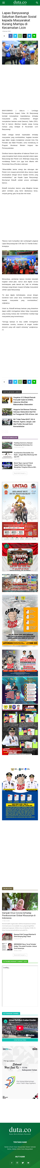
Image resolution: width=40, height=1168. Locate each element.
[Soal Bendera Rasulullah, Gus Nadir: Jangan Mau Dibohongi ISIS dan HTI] (7, 455)
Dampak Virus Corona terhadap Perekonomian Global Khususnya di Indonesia (19, 915)
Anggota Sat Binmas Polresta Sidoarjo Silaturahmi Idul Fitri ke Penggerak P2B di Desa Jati (25, 411)
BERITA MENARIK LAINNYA (12, 392)
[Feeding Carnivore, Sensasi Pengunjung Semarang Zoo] (7, 445)
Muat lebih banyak (19, 473)
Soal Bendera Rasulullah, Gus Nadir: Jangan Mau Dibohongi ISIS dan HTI (25, 455)
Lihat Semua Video (20, 1040)
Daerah (4, 414)
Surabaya (5, 402)
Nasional (5, 424)
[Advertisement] (20, 87)
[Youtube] (28, 1163)
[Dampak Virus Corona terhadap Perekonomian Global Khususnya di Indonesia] (20, 901)
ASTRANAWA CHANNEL (11, 1013)
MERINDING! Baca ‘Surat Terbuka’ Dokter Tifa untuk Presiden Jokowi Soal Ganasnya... (25, 946)
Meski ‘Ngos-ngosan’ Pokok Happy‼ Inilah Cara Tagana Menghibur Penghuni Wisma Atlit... (25, 465)
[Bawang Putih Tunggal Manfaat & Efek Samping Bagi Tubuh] (7, 936)
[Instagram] (17, 1163)
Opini (4, 909)
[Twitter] (23, 1163)
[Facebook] (12, 1163)
